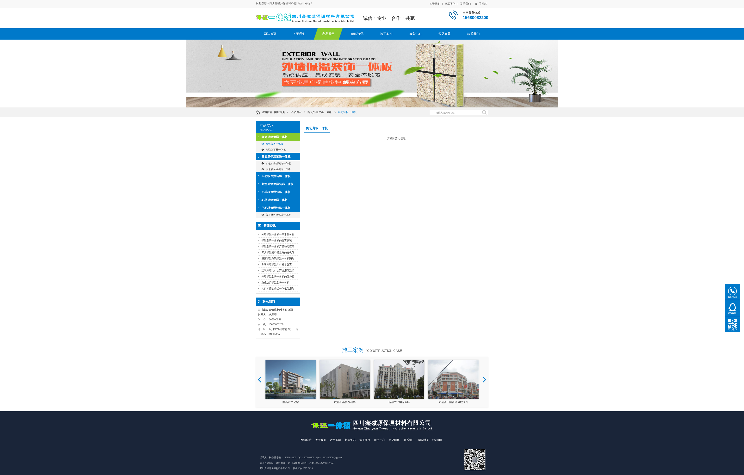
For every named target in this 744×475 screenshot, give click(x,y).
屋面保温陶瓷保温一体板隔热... (279, 258)
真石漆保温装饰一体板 (276, 156)
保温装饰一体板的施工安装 (277, 240)
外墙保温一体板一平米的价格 (278, 234)
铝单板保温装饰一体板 (276, 192)
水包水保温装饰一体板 (278, 163)
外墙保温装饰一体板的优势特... (279, 276)
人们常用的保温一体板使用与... (279, 288)
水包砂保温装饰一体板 (278, 169)
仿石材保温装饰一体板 (276, 207)
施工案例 (450, 3)
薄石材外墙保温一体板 (278, 214)
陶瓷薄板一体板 (347, 112)
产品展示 (328, 33)
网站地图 (423, 440)
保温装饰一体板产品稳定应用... (279, 246)
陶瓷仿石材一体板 (276, 149)
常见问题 (444, 33)
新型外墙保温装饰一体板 (278, 184)
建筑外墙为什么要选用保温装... (279, 270)
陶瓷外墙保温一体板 (319, 112)
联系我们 (465, 3)
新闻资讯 (357, 33)
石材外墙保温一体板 (275, 200)
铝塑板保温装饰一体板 (276, 176)
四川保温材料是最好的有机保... (279, 252)
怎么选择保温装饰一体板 (275, 282)
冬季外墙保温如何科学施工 (277, 264)
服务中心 (415, 33)
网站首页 (270, 33)
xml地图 (437, 440)
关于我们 (434, 3)
